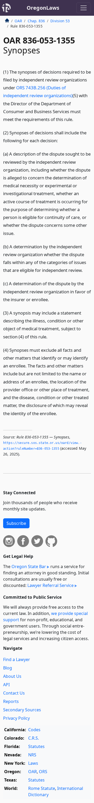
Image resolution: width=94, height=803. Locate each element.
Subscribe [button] (16, 523)
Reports (11, 701)
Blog (7, 668)
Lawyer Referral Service (50, 585)
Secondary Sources (22, 710)
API (6, 685)
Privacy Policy (16, 718)
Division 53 (60, 20)
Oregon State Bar (28, 566)
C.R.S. (33, 738)
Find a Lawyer (16, 659)
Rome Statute (41, 788)
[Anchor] (76, 119)
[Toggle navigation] (83, 8)
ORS (43, 771)
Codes (34, 730)
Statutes (36, 746)
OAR (18, 20)
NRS (32, 755)
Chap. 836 (36, 20)
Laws (33, 763)
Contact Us (14, 693)
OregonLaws (43, 7)
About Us (12, 676)
